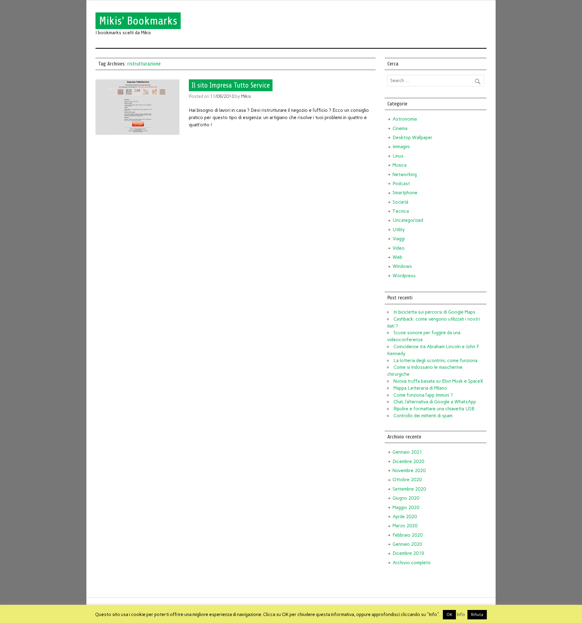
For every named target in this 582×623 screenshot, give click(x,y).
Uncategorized (408, 220)
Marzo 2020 (405, 525)
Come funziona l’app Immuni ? (423, 395)
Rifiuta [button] (477, 614)
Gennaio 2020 (407, 544)
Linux (398, 156)
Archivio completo (412, 562)
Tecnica (401, 211)
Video (399, 248)
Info (461, 614)
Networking (405, 174)
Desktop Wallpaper (413, 137)
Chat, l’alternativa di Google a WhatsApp (434, 402)
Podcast (401, 183)
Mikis (246, 96)
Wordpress (404, 275)
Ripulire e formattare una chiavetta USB (433, 408)
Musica (399, 165)
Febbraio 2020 (408, 535)
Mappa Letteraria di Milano (420, 388)
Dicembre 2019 (408, 553)
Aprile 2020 (405, 516)
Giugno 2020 (406, 498)
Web (397, 257)
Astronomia (405, 119)
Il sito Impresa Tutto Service (231, 85)
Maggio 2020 (406, 507)
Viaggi (399, 239)
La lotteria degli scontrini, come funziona (435, 360)
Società (400, 202)
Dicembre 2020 (408, 461)
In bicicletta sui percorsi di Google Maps (434, 312)
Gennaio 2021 (407, 452)
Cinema (400, 128)
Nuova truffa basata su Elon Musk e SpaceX (438, 381)
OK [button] (449, 614)
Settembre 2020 (409, 489)
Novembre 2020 (409, 470)
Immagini (401, 146)
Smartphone (405, 192)
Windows (402, 266)
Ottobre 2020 (407, 479)
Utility (399, 229)
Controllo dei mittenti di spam (423, 415)
